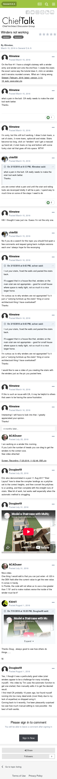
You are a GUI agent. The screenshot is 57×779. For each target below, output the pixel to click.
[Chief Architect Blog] (52, 12)
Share (29, 750)
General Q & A (25, 48)
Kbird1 (13, 601)
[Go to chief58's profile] (5, 159)
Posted (19, 59)
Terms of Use (19, 775)
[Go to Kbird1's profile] (5, 603)
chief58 (13, 157)
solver (35, 265)
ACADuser (15, 435)
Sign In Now (28, 738)
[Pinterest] (42, 12)
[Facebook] (28, 12)
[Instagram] (37, 12)
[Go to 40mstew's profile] (5, 58)
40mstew (8, 45)
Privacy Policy (35, 775)
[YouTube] (33, 12)
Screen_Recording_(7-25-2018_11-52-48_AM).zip (24, 460)
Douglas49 (15, 469)
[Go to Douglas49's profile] (5, 471)
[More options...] (53, 57)
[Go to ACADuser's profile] (5, 437)
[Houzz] (47, 12)
